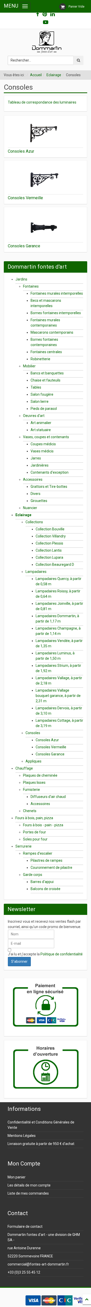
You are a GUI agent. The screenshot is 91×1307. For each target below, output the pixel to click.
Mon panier (17, 1177)
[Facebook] (37, 14)
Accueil (36, 75)
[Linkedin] (52, 14)
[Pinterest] (44, 14)
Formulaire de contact (25, 1226)
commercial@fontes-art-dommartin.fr (38, 1264)
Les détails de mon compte (29, 1185)
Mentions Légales (22, 1136)
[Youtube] (46, 22)
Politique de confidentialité (61, 954)
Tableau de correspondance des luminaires (42, 102)
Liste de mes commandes (28, 1193)
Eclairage (54, 75)
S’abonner (19, 961)
